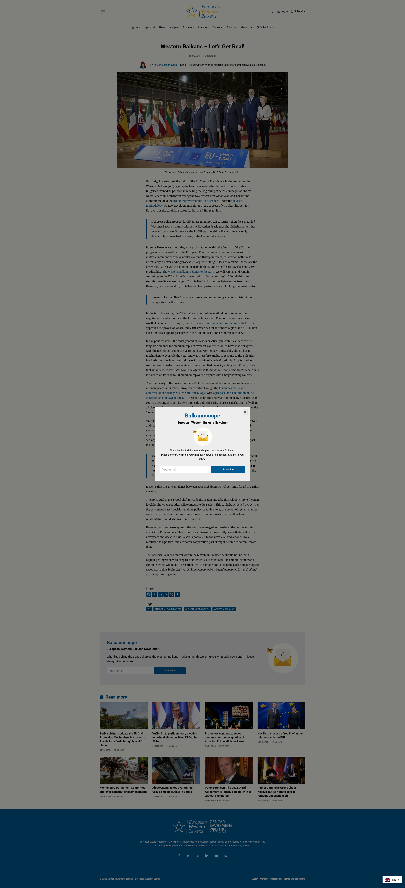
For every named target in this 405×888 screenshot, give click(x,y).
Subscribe (228, 469)
